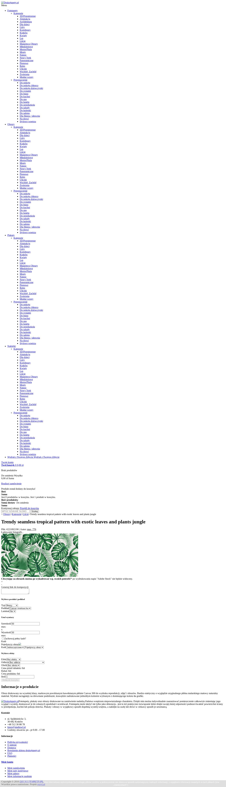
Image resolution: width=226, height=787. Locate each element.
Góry (22, 27)
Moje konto (7, 762)
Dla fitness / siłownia (30, 116)
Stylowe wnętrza (28, 121)
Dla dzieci (25, 24)
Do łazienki (25, 110)
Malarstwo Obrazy (29, 44)
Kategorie (18, 13)
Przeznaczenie (20, 80)
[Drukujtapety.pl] (10, 2)
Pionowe (24, 63)
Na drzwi (24, 118)
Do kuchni (25, 96)
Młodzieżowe (26, 46)
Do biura (24, 93)
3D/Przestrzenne (28, 16)
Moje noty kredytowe (17, 770)
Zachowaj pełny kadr (14, 638)
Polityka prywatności (17, 742)
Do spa (23, 99)
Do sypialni (25, 91)
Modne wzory (26, 77)
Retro (22, 66)
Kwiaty (23, 35)
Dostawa (11, 747)
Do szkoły (25, 107)
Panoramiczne (26, 60)
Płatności (11, 756)
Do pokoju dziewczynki (31, 88)
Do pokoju (25, 82)
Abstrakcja (25, 19)
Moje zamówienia (16, 768)
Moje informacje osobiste (19, 776)
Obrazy (11, 124)
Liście (23, 41)
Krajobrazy (25, 30)
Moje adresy (13, 773)
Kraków (24, 32)
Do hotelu (24, 102)
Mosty (23, 52)
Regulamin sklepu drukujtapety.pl (23, 750)
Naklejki (11, 346)
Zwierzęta (24, 74)
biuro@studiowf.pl (16, 727)
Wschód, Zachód (28, 71)
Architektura (26, 21)
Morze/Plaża (26, 49)
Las (21, 38)
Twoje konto (7, 462)
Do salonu (25, 113)
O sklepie (12, 745)
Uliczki (23, 68)
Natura (23, 55)
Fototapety (12, 10)
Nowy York (25, 57)
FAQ (9, 753)
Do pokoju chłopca (29, 85)
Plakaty (11, 235)
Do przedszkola (27, 105)
